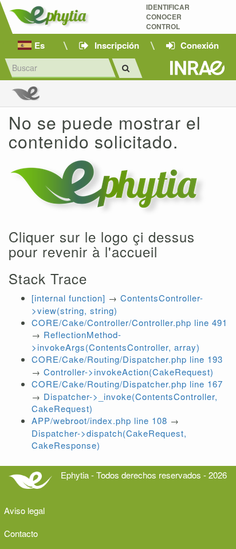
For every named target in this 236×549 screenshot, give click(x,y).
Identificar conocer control (168, 17)
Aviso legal (24, 510)
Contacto (21, 533)
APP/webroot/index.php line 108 (99, 420)
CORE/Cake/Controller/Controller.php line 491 (129, 322)
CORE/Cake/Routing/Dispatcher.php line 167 (127, 384)
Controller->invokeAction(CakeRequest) (129, 372)
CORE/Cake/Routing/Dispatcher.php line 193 (127, 359)
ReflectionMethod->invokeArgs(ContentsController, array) (116, 340)
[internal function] (68, 298)
